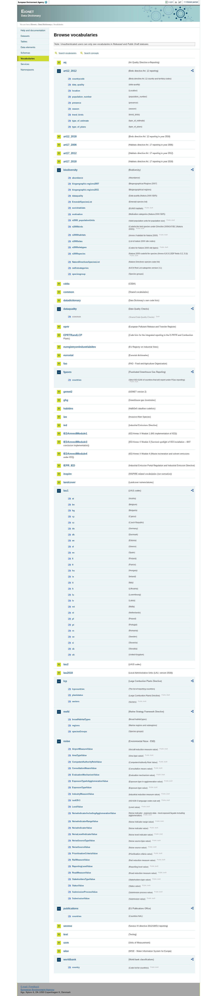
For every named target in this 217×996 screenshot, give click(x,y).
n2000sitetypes (79, 247)
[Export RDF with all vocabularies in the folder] (192, 71)
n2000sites (77, 241)
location (76, 91)
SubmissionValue (80, 898)
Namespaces (27, 69)
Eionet (33, 24)
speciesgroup (78, 274)
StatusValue (78, 885)
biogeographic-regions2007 (85, 184)
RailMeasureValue (81, 860)
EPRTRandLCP (72, 335)
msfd (66, 711)
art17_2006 (70, 144)
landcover (69, 482)
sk (73, 649)
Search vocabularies (67, 53)
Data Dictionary (44, 24)
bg (73, 510)
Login (170, 2)
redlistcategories (80, 268)
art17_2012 (70, 153)
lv (73, 600)
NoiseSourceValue (81, 847)
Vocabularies (28, 58)
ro (73, 630)
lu (73, 595)
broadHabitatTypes (81, 719)
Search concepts (91, 53)
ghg (65, 400)
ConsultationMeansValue (84, 768)
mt (73, 606)
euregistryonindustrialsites (79, 347)
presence (76, 103)
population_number (82, 97)
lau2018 (68, 672)
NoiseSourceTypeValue (83, 840)
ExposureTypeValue (82, 787)
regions (76, 725)
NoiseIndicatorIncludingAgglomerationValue (94, 813)
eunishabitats (78, 208)
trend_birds (77, 115)
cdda (66, 283)
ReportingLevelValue (82, 866)
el (73, 546)
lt (72, 589)
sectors (75, 701)
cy (73, 516)
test (65, 934)
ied (65, 425)
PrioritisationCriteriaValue (85, 853)
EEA (33, 2)
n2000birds (77, 226)
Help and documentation (33, 30)
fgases (67, 372)
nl (73, 613)
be (73, 504)
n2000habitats (79, 235)
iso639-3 (76, 800)
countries (76, 380)
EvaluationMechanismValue (85, 775)
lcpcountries (78, 689)
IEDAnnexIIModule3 (75, 442)
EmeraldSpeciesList (82, 202)
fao (65, 363)
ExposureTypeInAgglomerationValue (90, 781)
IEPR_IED (69, 465)
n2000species (78, 253)
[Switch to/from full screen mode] (180, 2)
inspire (67, 474)
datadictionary (72, 300)
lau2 (65, 664)
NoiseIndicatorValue (82, 828)
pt (73, 625)
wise (66, 951)
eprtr (66, 326)
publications (70, 908)
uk (73, 655)
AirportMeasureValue (82, 749)
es (73, 552)
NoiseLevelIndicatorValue (84, 834)
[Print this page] (176, 2)
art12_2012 (70, 70)
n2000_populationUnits (83, 220)
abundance (77, 178)
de (73, 528)
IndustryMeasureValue (83, 794)
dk (73, 534)
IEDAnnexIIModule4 (75, 453)
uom (66, 942)
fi (72, 558)
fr (73, 565)
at (73, 498)
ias (65, 416)
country (76, 967)
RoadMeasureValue (81, 873)
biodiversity (70, 170)
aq (64, 62)
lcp (65, 681)
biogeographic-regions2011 (85, 190)
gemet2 (67, 391)
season (75, 109)
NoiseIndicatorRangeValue (85, 821)
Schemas (25, 53)
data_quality (78, 84)
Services (25, 64)
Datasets (25, 36)
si (73, 643)
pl (73, 619)
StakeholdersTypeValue (83, 879)
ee (73, 540)
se (73, 637)
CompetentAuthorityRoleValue (87, 762)
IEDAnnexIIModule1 (75, 433)
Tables (24, 41)
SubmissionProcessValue (84, 892)
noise (66, 741)
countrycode (78, 79)
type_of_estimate (80, 121)
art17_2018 (70, 161)
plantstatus (77, 695)
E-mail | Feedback (30, 986)
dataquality (77, 196)
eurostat (68, 355)
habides (68, 408)
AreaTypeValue (79, 755)
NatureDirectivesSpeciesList (86, 262)
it (72, 582)
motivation (77, 214)
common (68, 292)
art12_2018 (70, 136)
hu (73, 570)
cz (73, 522)
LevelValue (77, 807)
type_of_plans (79, 127)
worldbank (69, 959)
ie (73, 576)
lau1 (65, 490)
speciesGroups (79, 731)
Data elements (28, 47)
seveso (67, 926)
